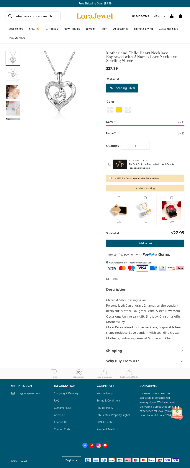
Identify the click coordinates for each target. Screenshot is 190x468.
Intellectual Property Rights (113, 415)
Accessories (120, 28)
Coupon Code (62, 429)
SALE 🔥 (34, 28)
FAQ (56, 400)
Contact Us (60, 422)
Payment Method (107, 429)
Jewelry (91, 28)
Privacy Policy (105, 408)
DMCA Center (105, 422)
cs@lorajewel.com (29, 393)
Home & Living (143, 28)
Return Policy (105, 393)
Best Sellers (16, 28)
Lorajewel (22, 461)
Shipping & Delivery (66, 393)
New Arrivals (72, 28)
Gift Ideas (52, 28)
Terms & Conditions (108, 400)
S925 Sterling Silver (122, 87)
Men (104, 28)
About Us (59, 415)
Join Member (17, 38)
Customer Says (168, 28)
